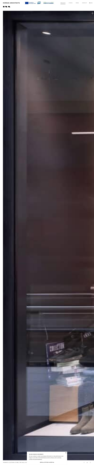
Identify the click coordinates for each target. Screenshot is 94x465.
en (89, 2)
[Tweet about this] (87, 462)
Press (77, 2)
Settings (46, 462)
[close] (66, 453)
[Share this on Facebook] (84, 462)
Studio (70, 2)
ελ (92, 2)
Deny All (42, 462)
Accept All (51, 462)
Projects (63, 2)
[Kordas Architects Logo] (11, 3)
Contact (84, 2)
